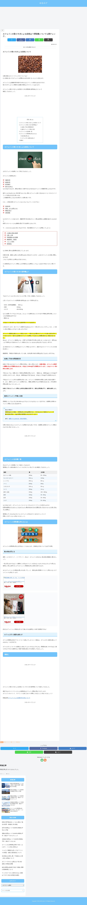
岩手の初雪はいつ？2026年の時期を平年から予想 (12, 829)
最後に (22, 140)
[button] (48, 39)
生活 (2, 742)
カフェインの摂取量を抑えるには (28, 133)
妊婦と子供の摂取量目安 (28, 127)
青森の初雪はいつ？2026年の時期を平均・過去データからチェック (12, 834)
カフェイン (8, 742)
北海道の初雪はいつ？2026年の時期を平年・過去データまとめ (12, 840)
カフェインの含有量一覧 (26, 131)
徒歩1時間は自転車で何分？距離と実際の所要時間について (12, 868)
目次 (28, 119)
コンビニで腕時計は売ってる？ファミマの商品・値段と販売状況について (12, 851)
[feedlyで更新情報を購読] (42, 760)
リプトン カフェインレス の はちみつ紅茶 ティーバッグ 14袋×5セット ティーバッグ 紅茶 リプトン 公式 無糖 (24, 581)
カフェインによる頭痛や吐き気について (19, 698)
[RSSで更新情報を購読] (45, 760)
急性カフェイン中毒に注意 (28, 129)
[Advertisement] (43, 18)
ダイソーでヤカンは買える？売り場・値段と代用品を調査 (12, 863)
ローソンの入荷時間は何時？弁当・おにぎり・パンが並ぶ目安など (12, 846)
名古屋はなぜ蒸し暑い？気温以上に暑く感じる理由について (12, 857)
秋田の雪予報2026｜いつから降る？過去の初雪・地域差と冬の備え (12, 823)
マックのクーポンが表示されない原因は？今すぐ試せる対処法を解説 (12, 874)
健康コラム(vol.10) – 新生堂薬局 (18, 418)
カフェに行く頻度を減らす (28, 138)
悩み (19, 742)
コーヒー (13, 742)
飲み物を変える (25, 135)
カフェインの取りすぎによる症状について (30, 122)
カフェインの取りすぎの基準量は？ (29, 124)
